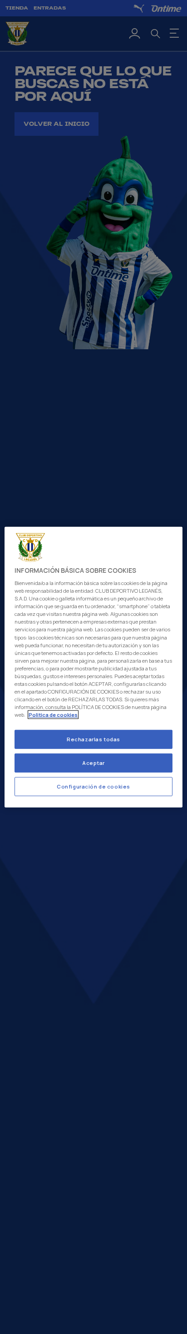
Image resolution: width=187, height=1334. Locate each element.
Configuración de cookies (93, 786)
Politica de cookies (53, 714)
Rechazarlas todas (93, 739)
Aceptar (93, 762)
